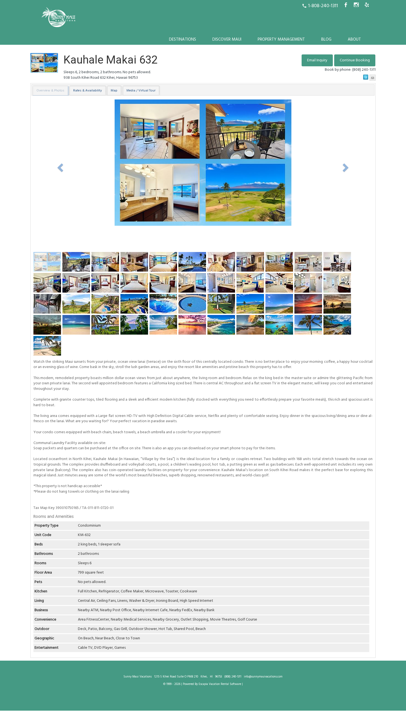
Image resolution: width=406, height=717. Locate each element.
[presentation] (50, 90)
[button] (354, 60)
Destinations (182, 39)
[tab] (51, 91)
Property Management (281, 39)
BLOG (326, 39)
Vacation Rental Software (225, 684)
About (354, 39)
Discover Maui (226, 39)
